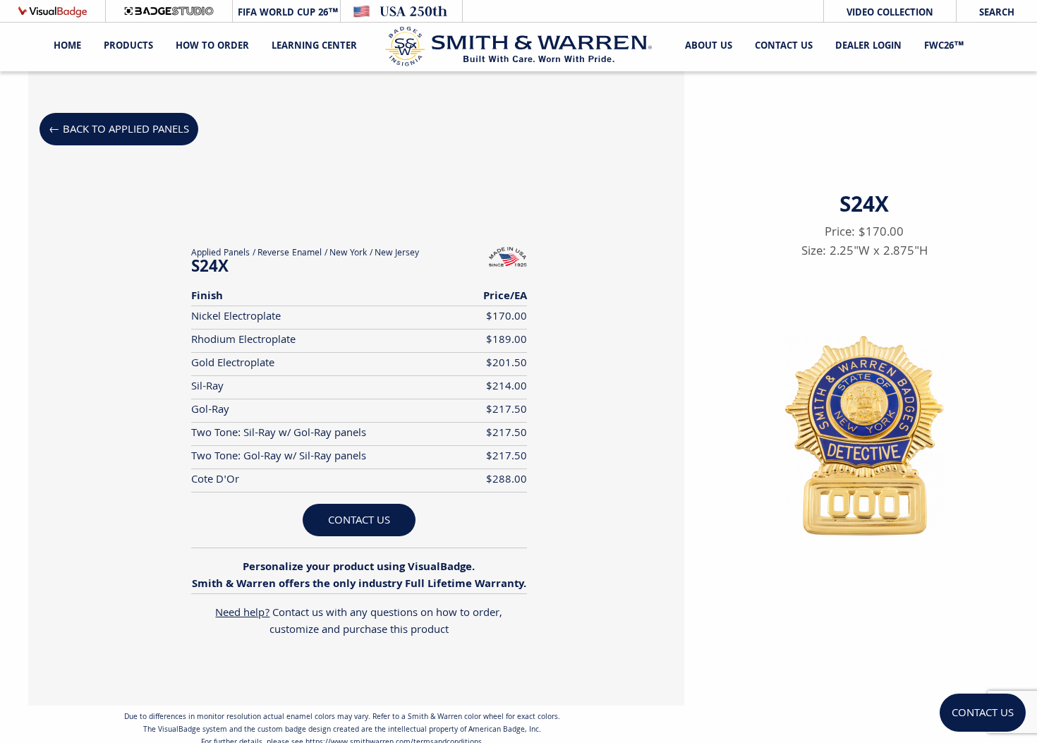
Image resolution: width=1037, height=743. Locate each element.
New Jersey (397, 253)
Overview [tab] (192, 88)
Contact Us (784, 47)
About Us (708, 47)
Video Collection (890, 13)
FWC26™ (944, 47)
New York (348, 253)
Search (996, 13)
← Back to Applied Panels (119, 130)
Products (128, 47)
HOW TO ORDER (212, 47)
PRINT (806, 624)
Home (67, 47)
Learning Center (314, 47)
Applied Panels (220, 253)
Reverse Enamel (289, 253)
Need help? (242, 613)
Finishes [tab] (519, 88)
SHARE (922, 624)
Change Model (864, 658)
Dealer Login (868, 47)
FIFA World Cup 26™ (286, 13)
